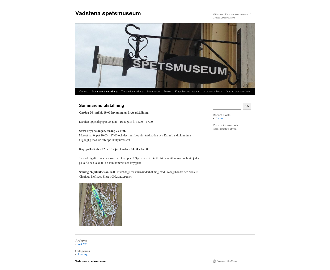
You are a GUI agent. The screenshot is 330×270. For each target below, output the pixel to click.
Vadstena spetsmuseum (108, 13)
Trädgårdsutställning (132, 91)
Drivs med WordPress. (227, 261)
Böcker (167, 91)
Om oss (83, 91)
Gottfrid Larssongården (238, 91)
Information (153, 91)
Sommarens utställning (104, 91)
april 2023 (82, 243)
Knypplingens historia (187, 91)
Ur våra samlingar (212, 91)
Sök (247, 106)
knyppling (82, 254)
